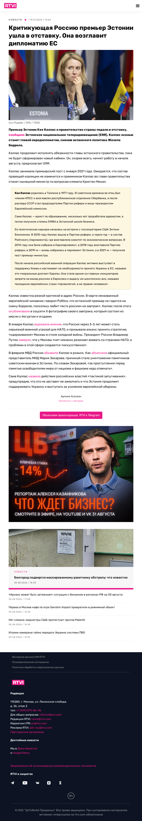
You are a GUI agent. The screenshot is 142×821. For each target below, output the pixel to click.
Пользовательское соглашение (30, 662)
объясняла (99, 353)
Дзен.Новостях (27, 748)
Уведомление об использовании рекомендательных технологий (53, 765)
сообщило (17, 135)
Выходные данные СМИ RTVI (28, 656)
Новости (15, 20)
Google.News (21, 752)
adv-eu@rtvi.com (41, 727)
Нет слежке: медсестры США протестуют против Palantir (47, 620)
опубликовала (19, 311)
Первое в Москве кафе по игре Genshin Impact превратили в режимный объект (62, 607)
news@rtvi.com (41, 719)
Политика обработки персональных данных (38, 667)
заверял (25, 340)
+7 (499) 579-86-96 (28, 710)
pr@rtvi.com (39, 723)
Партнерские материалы (27, 732)
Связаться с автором (71, 401)
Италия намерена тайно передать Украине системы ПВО (47, 632)
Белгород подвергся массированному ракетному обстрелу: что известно (71, 577)
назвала (34, 376)
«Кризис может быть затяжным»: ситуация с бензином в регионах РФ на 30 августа (66, 594)
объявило (51, 353)
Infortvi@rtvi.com (50, 714)
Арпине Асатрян (71, 396)
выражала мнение (47, 324)
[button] (138, 6)
